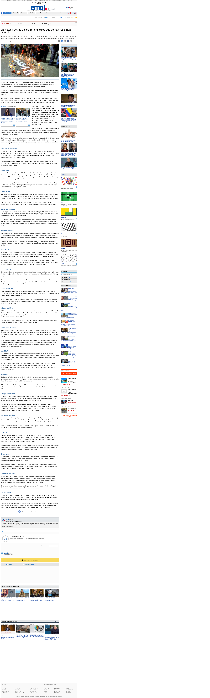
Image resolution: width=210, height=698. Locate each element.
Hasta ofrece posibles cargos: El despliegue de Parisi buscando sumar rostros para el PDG (68, 105)
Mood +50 (46, 624)
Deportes (23, 13)
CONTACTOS (33, 691)
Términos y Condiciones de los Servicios (42, 696)
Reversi (62, 202)
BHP (15, 624)
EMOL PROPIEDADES (34, 688)
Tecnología (7, 15)
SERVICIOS (17, 688)
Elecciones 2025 (44, 15)
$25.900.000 (72, 402)
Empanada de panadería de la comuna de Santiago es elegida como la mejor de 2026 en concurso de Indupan (69, 323)
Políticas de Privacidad (29, 696)
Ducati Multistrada (72, 408)
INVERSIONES (57, 688)
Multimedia (25, 15)
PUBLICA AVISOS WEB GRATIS (69, 373)
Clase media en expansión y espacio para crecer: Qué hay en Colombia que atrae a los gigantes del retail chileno (69, 120)
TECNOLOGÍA (5, 692)
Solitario (63, 248)
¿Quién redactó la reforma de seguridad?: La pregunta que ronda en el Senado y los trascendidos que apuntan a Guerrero (37, 600)
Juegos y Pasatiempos (34, 15)
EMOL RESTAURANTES (20, 692)
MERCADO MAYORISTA (68, 692)
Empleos (48, 0)
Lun (75, 0)
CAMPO (56, 687)
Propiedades (42, 0)
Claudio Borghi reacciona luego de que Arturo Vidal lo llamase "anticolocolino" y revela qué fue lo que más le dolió (69, 291)
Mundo (31, 13)
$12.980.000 (72, 410)
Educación (13, 15)
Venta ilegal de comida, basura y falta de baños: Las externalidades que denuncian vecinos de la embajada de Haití (51, 600)
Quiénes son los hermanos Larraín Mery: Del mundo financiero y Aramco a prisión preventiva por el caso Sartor (69, 90)
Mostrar (39, 3)
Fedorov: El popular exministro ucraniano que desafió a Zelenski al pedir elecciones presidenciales (69, 169)
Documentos (19, 15)
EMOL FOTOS (18, 691)
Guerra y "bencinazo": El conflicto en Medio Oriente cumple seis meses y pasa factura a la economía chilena (69, 75)
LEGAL (45, 692)
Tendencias (49, 13)
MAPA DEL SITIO (33, 692)
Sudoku (63, 263)
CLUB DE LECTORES (48, 687)
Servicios (62, 13)
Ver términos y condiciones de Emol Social (30, 582)
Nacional (7, 13)
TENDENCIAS (18, 687)
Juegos (63, 174)
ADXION (67, 688)
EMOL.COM (46, 688)
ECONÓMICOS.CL (70, 687)
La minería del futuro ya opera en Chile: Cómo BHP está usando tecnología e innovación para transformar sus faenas (21, 636)
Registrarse (72, 8)
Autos (35, 0)
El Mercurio (8, 0)
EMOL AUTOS (33, 687)
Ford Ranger (71, 400)
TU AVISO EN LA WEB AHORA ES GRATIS (69, 416)
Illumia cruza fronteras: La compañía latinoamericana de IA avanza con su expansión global (36, 635)
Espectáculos (40, 13)
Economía (15, 13)
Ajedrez (63, 233)
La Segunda (69, 0)
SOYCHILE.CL (57, 692)
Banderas (63, 186)
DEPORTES (4, 689)
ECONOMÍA (4, 688)
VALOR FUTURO (69, 689)
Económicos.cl (55, 0)
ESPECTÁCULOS (5, 691)
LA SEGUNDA (57, 691)
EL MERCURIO (47, 689)
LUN (55, 689)
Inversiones (29, 0)
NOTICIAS (4, 687)
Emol (3, 0)
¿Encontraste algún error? (31, 511)
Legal (19, 0)
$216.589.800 (65, 384)
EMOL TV (17, 689)
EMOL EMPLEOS (33, 689)
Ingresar (68, 8)
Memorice (63, 217)
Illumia (31, 624)
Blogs (14, 0)
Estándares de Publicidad (56, 696)
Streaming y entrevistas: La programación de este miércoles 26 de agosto (31, 24)
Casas (64, 0)
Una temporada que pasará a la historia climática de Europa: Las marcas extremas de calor (68, 140)
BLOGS (45, 691)
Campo (23, 0)
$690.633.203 (65, 395)
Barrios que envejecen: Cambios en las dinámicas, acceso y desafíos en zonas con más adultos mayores (69, 59)
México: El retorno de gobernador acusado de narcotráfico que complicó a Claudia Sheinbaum (68, 154)
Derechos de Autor (20, 696)
